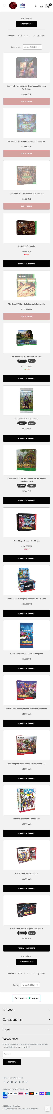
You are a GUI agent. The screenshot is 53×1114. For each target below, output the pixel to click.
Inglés (31, 361)
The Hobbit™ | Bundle (26, 246)
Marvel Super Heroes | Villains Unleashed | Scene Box (26, 708)
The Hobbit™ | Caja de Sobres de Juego (26, 356)
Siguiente (41, 36)
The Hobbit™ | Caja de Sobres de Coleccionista (26, 304)
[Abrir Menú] (5, 6)
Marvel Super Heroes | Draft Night (26, 541)
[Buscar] (36, 6)
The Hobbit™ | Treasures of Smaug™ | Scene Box (26, 141)
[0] (47, 6)
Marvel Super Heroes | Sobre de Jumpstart (26, 653)
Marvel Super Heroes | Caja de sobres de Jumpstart (26, 598)
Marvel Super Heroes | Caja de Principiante (26, 928)
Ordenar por (16, 47)
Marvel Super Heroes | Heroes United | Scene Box (26, 763)
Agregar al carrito (26, 264)
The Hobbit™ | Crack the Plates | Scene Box (26, 194)
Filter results (26, 23)
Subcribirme (11, 1061)
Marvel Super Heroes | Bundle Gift (26, 818)
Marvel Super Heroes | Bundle (26, 873)
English (32, 486)
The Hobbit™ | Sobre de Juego (26, 419)
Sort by (16, 985)
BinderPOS (35, 1109)
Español (22, 361)
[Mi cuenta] (41, 6)
